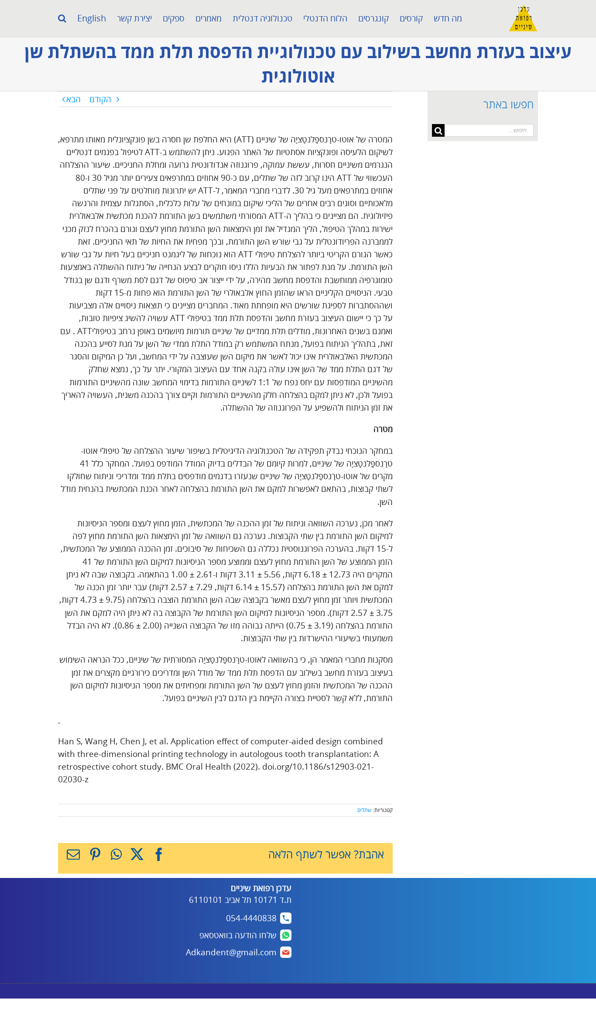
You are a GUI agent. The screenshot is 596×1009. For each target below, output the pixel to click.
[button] (62, 18)
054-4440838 (251, 918)
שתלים (364, 810)
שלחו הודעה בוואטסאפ (238, 935)
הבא (73, 99)
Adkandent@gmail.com (231, 952)
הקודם (100, 99)
